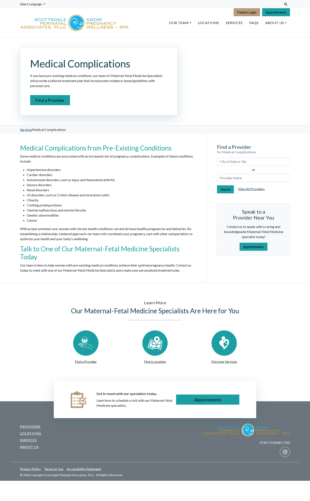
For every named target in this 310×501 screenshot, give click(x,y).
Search (225, 189)
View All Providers (251, 189)
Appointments (276, 12)
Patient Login (246, 12)
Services (26, 130)
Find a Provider (50, 100)
